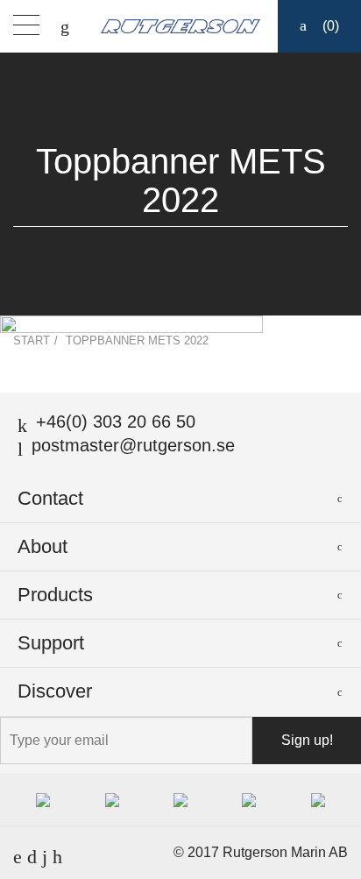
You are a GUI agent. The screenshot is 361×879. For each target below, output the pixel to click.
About (42, 546)
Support (51, 643)
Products (55, 595)
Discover (55, 691)
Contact (50, 498)
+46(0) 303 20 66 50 (115, 421)
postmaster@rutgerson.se (133, 445)
